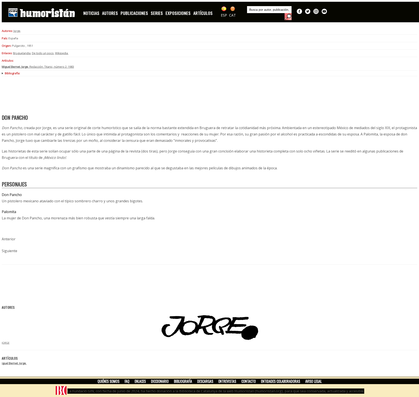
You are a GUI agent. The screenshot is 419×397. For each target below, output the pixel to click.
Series (157, 13)
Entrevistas (227, 381)
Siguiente (9, 250)
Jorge (17, 31)
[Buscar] (288, 16)
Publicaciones (134, 13)
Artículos (203, 13)
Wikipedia (61, 53)
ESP (224, 15)
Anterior (8, 239)
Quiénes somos (108, 381)
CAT (232, 15)
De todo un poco (43, 53)
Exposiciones (178, 13)
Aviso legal (313, 381)
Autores (110, 13)
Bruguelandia (22, 53)
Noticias (91, 13)
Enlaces (140, 381)
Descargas (205, 381)
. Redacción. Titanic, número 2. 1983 (38, 67)
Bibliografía (183, 381)
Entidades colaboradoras (280, 381)
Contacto (248, 381)
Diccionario (160, 381)
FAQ (127, 381)
